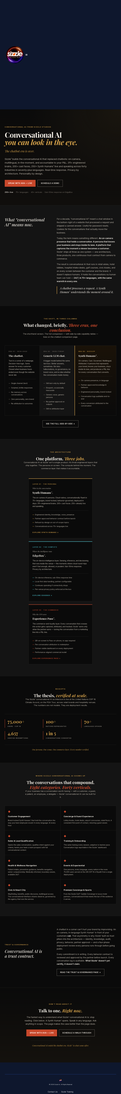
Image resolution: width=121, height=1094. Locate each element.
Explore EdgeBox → (42, 595)
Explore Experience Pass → (46, 658)
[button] (26, 54)
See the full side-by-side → (60, 424)
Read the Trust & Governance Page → (80, 972)
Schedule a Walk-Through (76, 1033)
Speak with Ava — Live (20, 183)
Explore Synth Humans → (45, 532)
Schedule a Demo (50, 183)
